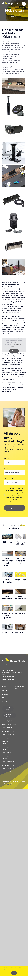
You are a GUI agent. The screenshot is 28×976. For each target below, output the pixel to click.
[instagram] (5, 784)
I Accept (14, 351)
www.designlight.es (8, 731)
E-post (6, 468)
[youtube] (10, 784)
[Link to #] (24, 4)
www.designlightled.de (9, 724)
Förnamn (7, 458)
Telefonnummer (9, 478)
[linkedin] (8, 784)
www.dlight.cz (6, 752)
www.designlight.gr (8, 765)
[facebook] (2, 784)
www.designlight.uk (8, 734)
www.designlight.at (8, 727)
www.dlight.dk (6, 772)
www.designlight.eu (8, 721)
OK (14, 973)
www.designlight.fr (8, 738)
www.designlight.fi (8, 761)
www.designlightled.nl (9, 768)
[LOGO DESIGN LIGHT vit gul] (10, 2)
